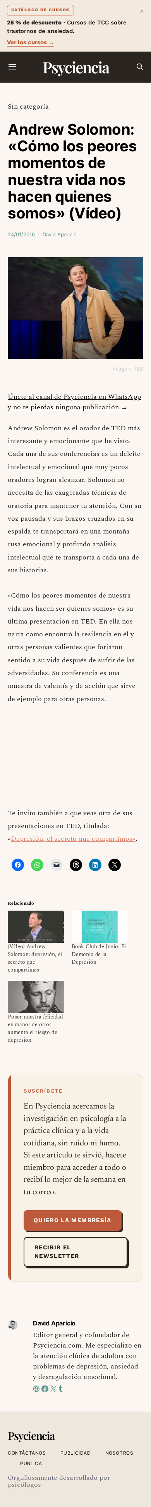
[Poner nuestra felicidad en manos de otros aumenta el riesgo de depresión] (36, 997)
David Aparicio (60, 234)
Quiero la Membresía (73, 1220)
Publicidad (75, 1453)
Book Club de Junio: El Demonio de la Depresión (99, 954)
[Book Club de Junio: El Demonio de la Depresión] (100, 927)
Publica (31, 1463)
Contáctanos (27, 1453)
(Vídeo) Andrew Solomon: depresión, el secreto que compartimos (35, 958)
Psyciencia (76, 67)
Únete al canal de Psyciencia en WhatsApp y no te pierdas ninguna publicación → (74, 401)
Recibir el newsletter (56, 1252)
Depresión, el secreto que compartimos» (73, 838)
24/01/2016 (21, 234)
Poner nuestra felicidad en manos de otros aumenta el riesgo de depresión (35, 1028)
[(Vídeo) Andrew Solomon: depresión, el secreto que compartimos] (36, 927)
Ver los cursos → (30, 42)
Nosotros (119, 1453)
